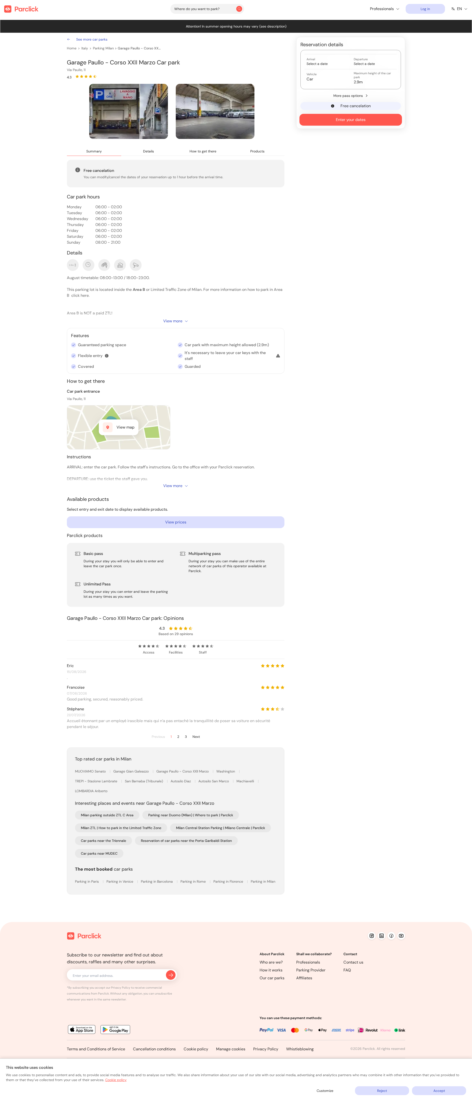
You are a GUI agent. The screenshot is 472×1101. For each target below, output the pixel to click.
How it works (271, 970)
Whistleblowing (300, 1049)
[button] (106, 356)
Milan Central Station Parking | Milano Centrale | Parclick (220, 828)
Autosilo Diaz (181, 781)
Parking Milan (103, 48)
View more (172, 321)
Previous (158, 737)
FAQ (347, 970)
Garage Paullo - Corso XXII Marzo (139, 48)
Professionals (308, 962)
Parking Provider (310, 970)
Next (196, 737)
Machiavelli (245, 781)
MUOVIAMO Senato (91, 771)
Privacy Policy (265, 1049)
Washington (226, 771)
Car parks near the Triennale (103, 840)
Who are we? (271, 962)
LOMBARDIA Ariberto (91, 791)
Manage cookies (230, 1049)
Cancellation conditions (154, 1049)
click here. (79, 295)
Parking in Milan (263, 881)
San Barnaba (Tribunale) (144, 781)
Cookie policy (196, 1049)
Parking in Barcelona (157, 881)
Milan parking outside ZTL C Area (107, 815)
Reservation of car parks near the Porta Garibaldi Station (186, 840)
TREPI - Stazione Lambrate (96, 781)
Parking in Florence (228, 881)
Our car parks (272, 978)
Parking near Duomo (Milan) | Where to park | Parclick (190, 815)
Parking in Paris (87, 881)
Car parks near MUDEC (99, 853)
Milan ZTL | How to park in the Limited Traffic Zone (121, 828)
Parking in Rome (193, 881)
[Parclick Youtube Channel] (401, 936)
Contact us (353, 962)
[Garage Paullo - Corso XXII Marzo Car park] (128, 111)
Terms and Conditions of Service (96, 1049)
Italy (84, 48)
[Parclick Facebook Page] (391, 936)
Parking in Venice (120, 881)
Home (71, 48)
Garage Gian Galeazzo (131, 771)
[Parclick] (21, 9)
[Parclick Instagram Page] (372, 936)
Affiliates (304, 978)
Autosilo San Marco (214, 781)
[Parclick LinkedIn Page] (381, 936)
